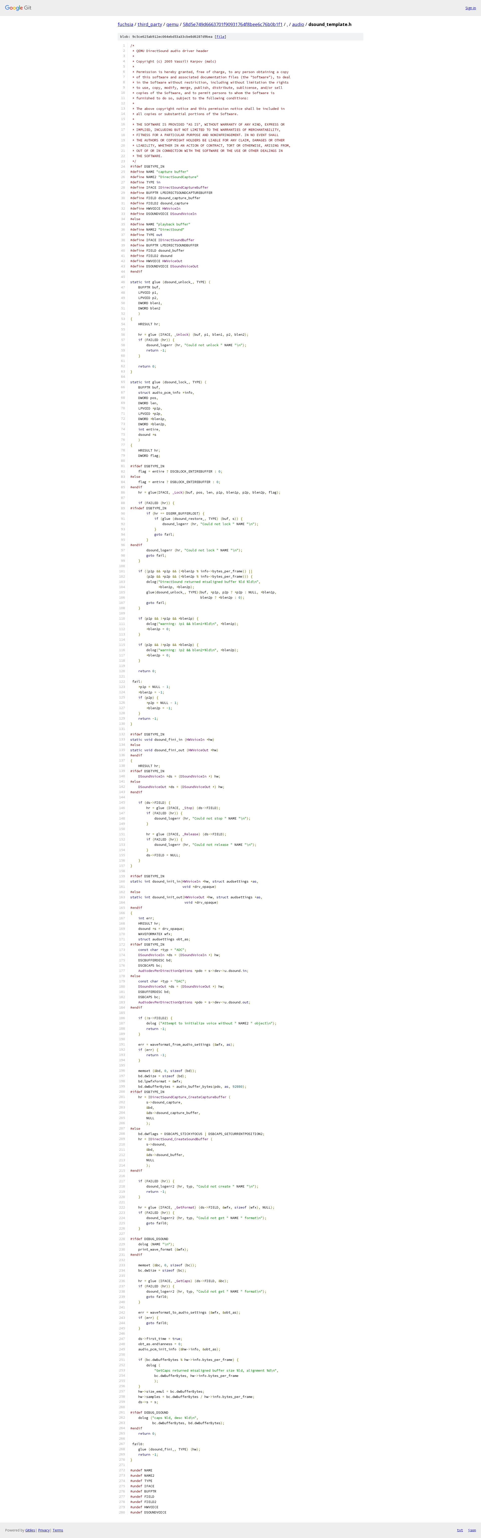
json (472, 1530)
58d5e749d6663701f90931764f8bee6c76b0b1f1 (233, 24)
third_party (150, 24)
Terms (58, 1530)
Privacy (44, 1530)
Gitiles (30, 1530)
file (220, 37)
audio (298, 24)
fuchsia (125, 24)
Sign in (470, 8)
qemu (172, 24)
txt (460, 1530)
